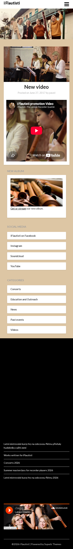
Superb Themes (52, 544)
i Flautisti (12, 3)
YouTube (15, 266)
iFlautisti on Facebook (23, 235)
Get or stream (18, 208)
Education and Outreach (24, 299)
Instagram (16, 245)
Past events (17, 319)
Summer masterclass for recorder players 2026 (28, 470)
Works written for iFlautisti (18, 455)
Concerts (16, 289)
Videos (14, 329)
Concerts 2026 (12, 462)
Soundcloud (17, 256)
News (14, 309)
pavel (52, 92)
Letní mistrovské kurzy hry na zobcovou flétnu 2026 (31, 477)
